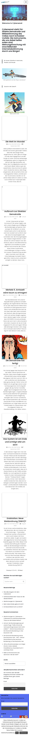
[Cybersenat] (5, 2)
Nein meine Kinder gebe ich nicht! (14, 604)
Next (21, 570)
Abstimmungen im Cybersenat (13, 601)
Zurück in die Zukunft (10, 86)
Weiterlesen (23, 733)
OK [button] (17, 733)
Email (5, 681)
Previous (8, 570)
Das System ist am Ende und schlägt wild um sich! (15, 442)
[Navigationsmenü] (26, 2)
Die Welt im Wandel (15, 141)
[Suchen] (23, 581)
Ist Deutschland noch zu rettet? (13, 607)
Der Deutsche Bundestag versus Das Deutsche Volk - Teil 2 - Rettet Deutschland (14, 637)
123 (19, 570)
